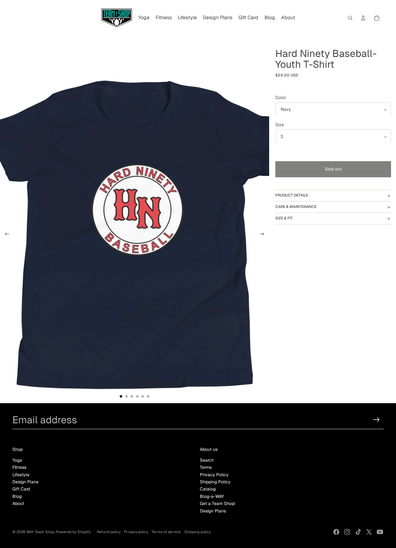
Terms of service (166, 531)
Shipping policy (197, 531)
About (18, 503)
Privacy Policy (214, 474)
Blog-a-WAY (212, 496)
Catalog (208, 489)
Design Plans (25, 482)
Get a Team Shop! (217, 503)
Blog (17, 496)
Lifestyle (20, 474)
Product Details (291, 195)
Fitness (19, 467)
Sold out (333, 169)
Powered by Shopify (73, 531)
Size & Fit (284, 218)
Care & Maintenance (295, 207)
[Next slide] (264, 235)
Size (279, 125)
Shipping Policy (215, 482)
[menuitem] (143, 18)
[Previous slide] (5, 235)
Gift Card (21, 489)
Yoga (17, 460)
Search (207, 460)
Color (280, 98)
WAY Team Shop (40, 531)
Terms (206, 467)
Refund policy (109, 531)
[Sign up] (376, 419)
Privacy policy (136, 531)
